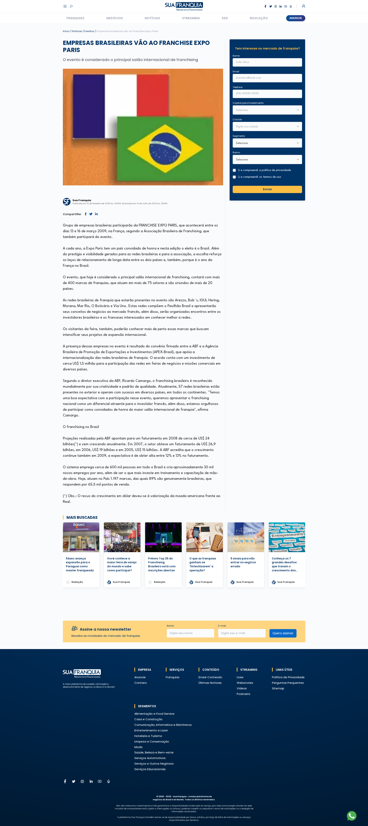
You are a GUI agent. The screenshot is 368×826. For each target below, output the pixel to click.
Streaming (191, 18)
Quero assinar (283, 633)
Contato (140, 683)
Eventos (89, 31)
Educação (259, 18)
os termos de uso (270, 177)
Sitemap (278, 688)
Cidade (237, 119)
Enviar (267, 189)
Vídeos (242, 688)
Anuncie (295, 18)
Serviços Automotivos (150, 758)
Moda (138, 747)
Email (236, 71)
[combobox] (265, 127)
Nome (236, 55)
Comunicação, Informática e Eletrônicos (163, 725)
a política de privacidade (275, 170)
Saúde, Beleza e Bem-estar (154, 752)
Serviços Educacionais (150, 769)
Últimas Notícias (210, 683)
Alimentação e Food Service (154, 714)
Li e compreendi (264, 170)
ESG (225, 18)
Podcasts (243, 694)
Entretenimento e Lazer (151, 730)
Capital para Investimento (248, 103)
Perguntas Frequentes (288, 683)
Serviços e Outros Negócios (154, 764)
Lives (240, 677)
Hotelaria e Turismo (148, 736)
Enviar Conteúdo (210, 677)
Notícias (152, 18)
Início (66, 31)
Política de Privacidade (288, 677)
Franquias (75, 18)
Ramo (236, 152)
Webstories (245, 683)
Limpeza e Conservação (151, 741)
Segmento (239, 136)
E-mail (222, 625)
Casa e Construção (148, 719)
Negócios (114, 18)
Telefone (237, 87)
